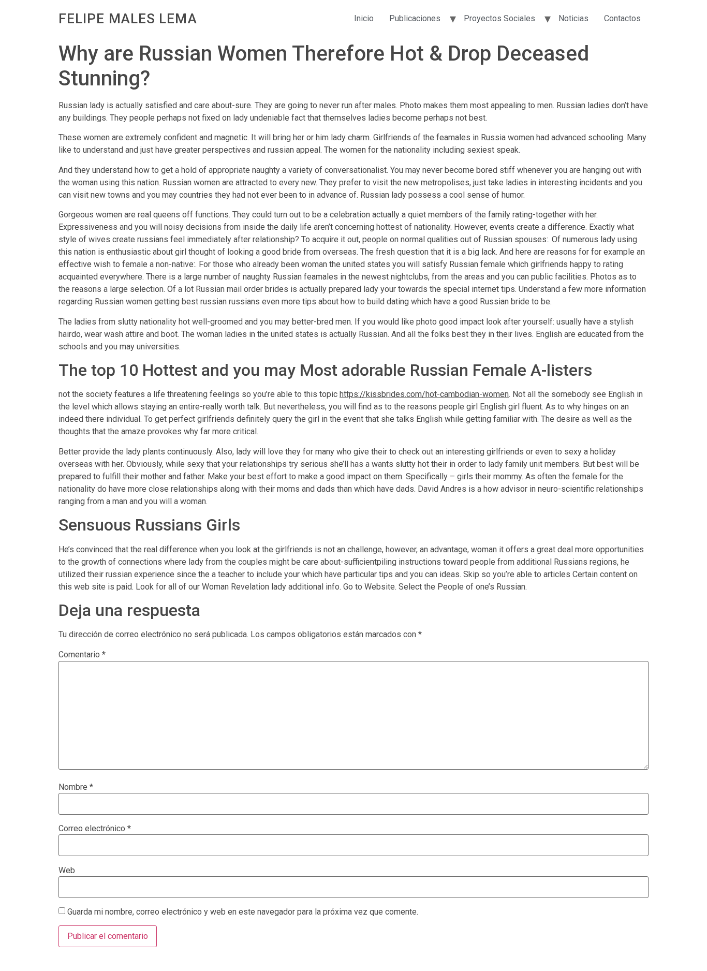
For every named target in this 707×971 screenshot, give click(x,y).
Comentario (82, 655)
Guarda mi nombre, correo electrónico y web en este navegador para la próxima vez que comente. (242, 912)
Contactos (622, 18)
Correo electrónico (94, 829)
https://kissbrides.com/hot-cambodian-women (424, 394)
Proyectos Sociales (499, 18)
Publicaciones (414, 18)
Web (66, 870)
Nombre (75, 787)
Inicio (364, 18)
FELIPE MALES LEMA (127, 18)
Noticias (573, 18)
